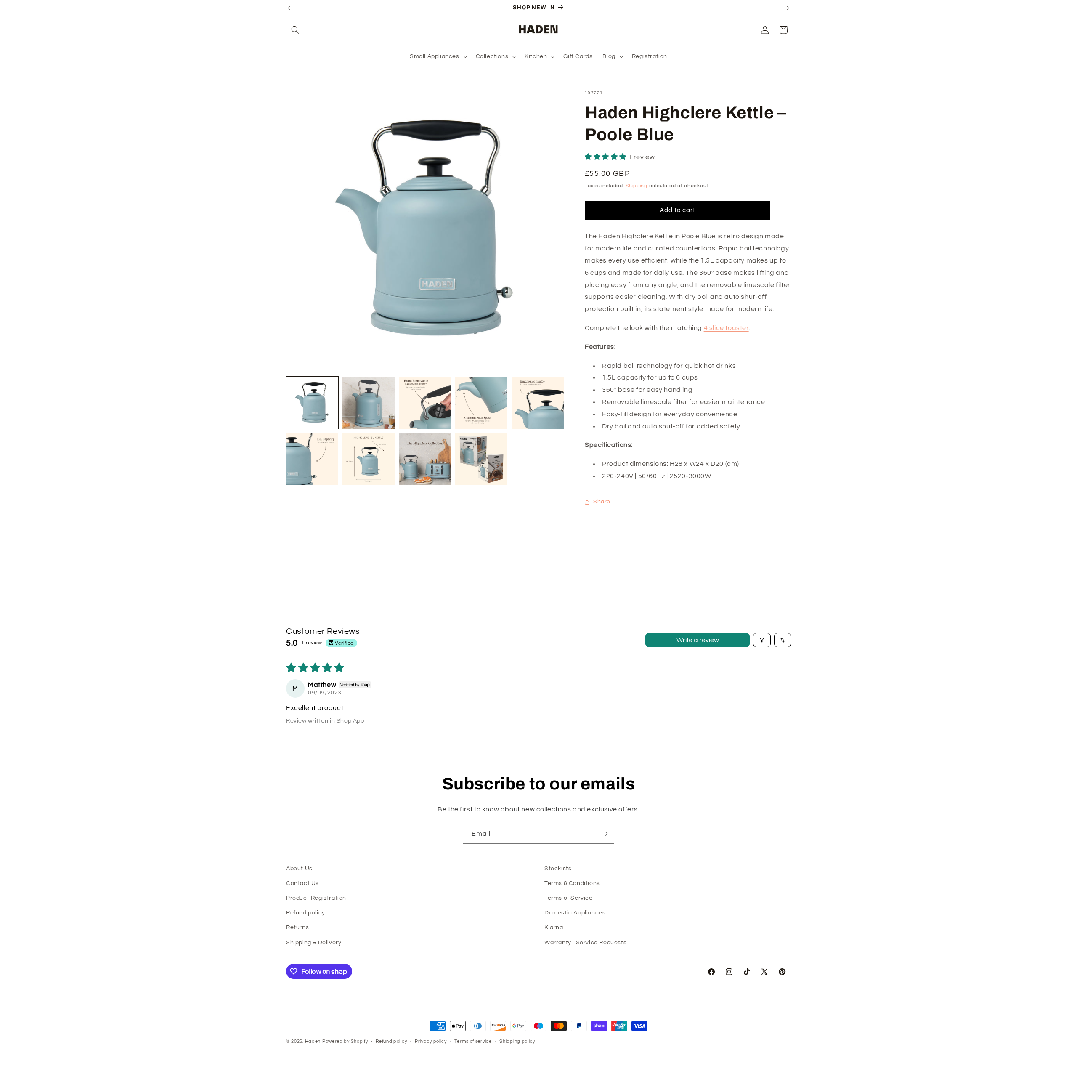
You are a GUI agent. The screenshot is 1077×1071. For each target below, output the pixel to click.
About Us (299, 869)
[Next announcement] (788, 8)
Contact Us (302, 883)
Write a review (697, 640)
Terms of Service (568, 898)
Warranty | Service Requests (585, 943)
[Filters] (762, 640)
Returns (297, 927)
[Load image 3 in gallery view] (425, 403)
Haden (313, 1041)
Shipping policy (517, 1041)
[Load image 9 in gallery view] (481, 459)
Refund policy (305, 913)
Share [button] (601, 502)
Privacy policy (431, 1041)
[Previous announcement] (289, 8)
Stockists (557, 869)
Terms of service (472, 1041)
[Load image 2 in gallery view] (368, 403)
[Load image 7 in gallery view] (368, 459)
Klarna (553, 927)
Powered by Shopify (345, 1041)
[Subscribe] (604, 834)
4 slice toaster (726, 327)
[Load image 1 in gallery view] (312, 403)
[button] (295, 30)
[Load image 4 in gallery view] (481, 403)
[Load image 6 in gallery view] (312, 459)
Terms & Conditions (572, 883)
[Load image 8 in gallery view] (425, 459)
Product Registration (316, 898)
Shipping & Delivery (313, 943)
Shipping (636, 186)
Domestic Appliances (574, 913)
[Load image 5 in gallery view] (538, 403)
